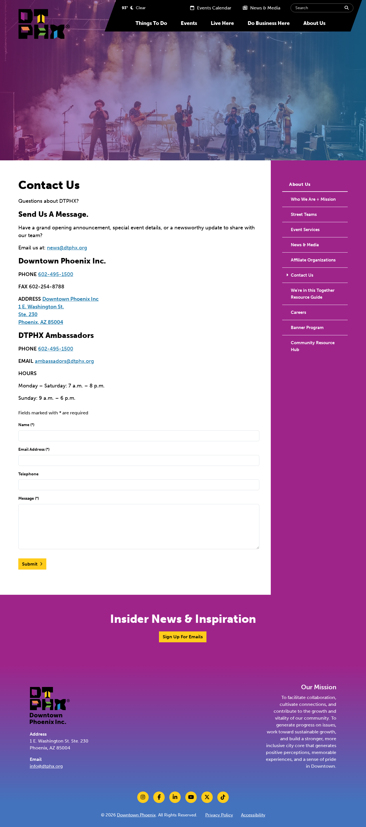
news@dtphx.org (67, 248)
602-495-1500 (55, 274)
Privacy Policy (219, 815)
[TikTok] (223, 797)
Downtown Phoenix (136, 815)
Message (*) (28, 498)
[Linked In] (175, 797)
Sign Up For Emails (183, 636)
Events (189, 23)
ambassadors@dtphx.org (64, 361)
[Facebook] (159, 797)
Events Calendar (213, 8)
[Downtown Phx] (50, 705)
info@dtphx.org (46, 766)
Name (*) (26, 424)
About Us (314, 23)
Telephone (28, 473)
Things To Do (151, 23)
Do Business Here (269, 23)
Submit (29, 564)
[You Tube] (191, 797)
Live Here (222, 23)
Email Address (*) (33, 449)
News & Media (264, 8)
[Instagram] (143, 797)
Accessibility (253, 815)
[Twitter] (207, 797)
